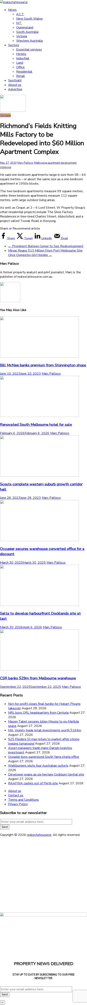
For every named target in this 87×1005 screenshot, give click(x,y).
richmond (5, 167)
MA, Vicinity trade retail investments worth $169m (44, 730)
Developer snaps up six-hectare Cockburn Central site (46, 774)
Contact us (15, 795)
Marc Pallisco (25, 163)
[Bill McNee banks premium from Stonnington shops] (39, 356)
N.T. (19, 23)
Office (20, 67)
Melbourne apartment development (55, 163)
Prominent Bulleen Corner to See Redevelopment (45, 246)
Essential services (29, 49)
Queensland (24, 27)
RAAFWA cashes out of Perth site (33, 783)
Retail (20, 76)
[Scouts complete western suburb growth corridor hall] (39, 475)
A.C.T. (20, 14)
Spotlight (15, 80)
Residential (24, 71)
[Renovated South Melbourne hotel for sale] (39, 416)
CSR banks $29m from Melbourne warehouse (38, 678)
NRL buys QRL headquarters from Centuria (38, 712)
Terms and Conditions (23, 800)
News (12, 10)
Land (19, 63)
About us (14, 85)
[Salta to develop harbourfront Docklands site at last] (39, 605)
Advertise (15, 89)
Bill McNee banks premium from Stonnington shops (43, 365)
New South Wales (29, 18)
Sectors (13, 45)
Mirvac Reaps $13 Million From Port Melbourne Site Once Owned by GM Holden (45, 252)
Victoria (21, 36)
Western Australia (29, 41)
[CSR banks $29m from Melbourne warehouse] (39, 669)
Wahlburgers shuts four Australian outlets (38, 765)
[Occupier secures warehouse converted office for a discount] (39, 540)
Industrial (22, 58)
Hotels (21, 54)
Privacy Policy (18, 804)
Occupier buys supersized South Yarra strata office (43, 757)
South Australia (27, 32)
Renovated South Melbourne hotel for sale (36, 424)
